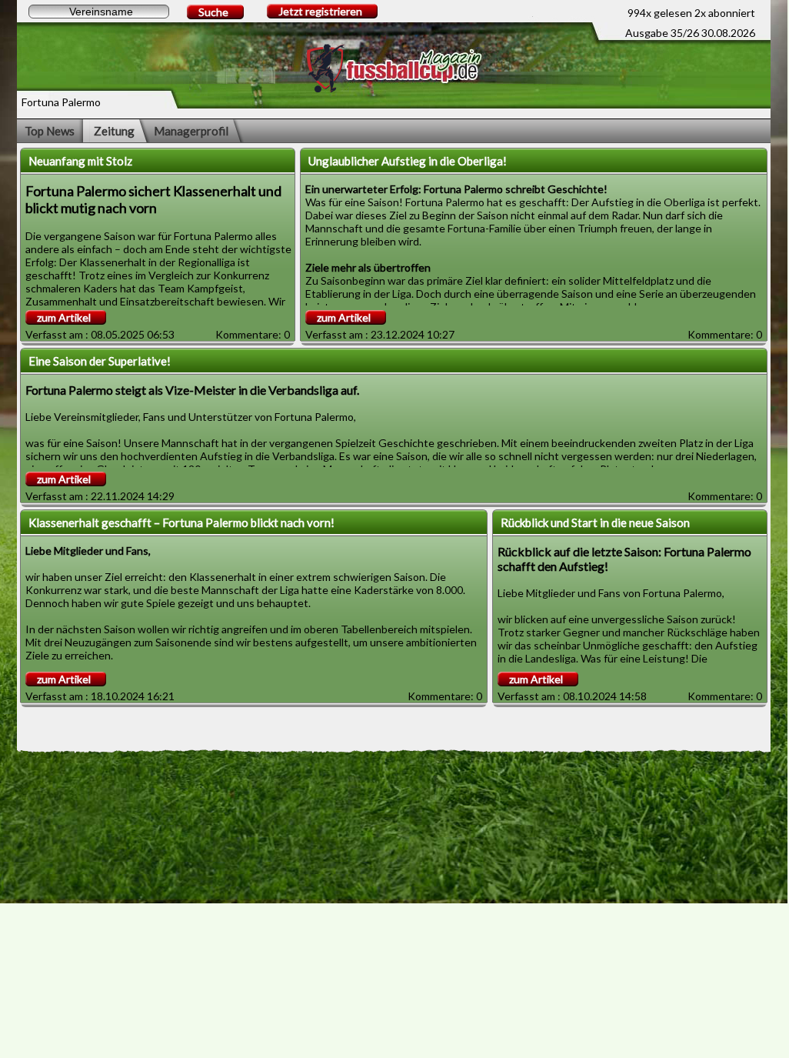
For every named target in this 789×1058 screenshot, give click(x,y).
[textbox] (98, 11)
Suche (213, 11)
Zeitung (114, 131)
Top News (50, 131)
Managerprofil (191, 131)
